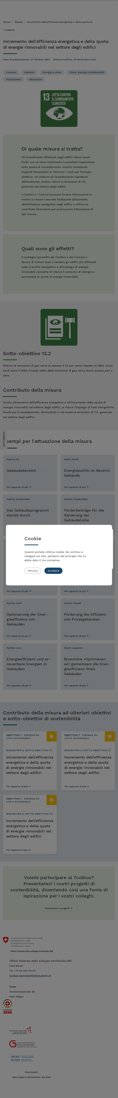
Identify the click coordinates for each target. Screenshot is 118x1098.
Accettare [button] (53, 570)
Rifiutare (33, 570)
